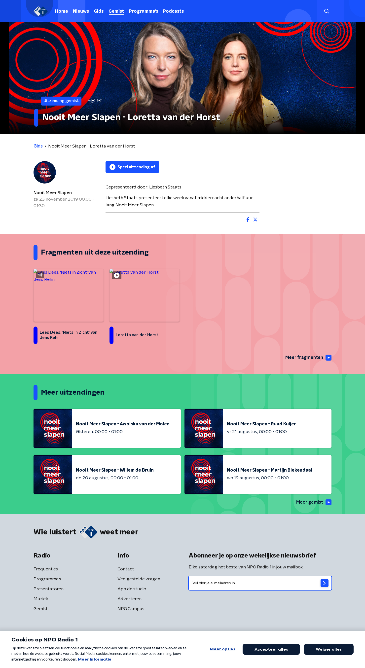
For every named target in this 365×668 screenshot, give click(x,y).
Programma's (143, 11)
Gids (99, 11)
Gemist (116, 11)
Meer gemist (309, 502)
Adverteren (129, 599)
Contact (125, 569)
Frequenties (46, 569)
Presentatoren (49, 589)
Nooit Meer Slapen (53, 193)
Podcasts (173, 11)
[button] (326, 11)
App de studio (131, 589)
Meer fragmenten (304, 357)
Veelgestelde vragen (138, 579)
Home (61, 11)
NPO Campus (130, 609)
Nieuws (81, 11)
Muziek (41, 599)
